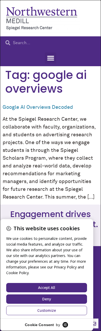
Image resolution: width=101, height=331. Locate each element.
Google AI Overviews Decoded (38, 107)
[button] (50, 58)
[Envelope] (93, 323)
